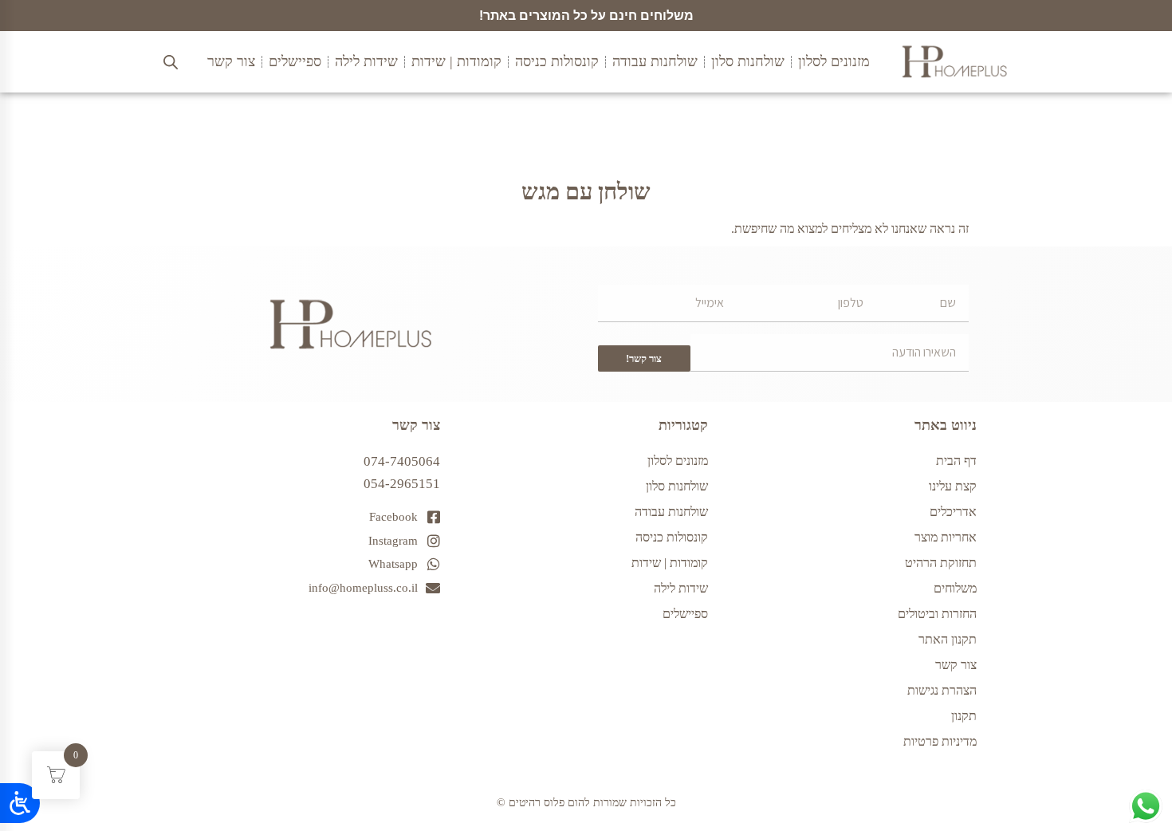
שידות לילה (681, 588)
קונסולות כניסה (671, 537)
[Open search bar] (171, 62)
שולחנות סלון (677, 486)
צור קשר (956, 664)
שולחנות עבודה (671, 511)
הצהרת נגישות (942, 690)
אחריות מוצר (945, 537)
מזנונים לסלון (677, 460)
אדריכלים (953, 511)
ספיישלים (685, 613)
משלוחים (955, 588)
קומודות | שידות (669, 562)
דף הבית (956, 460)
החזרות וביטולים (937, 613)
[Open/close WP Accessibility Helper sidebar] (20, 803)
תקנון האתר (947, 639)
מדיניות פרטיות (940, 741)
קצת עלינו (953, 486)
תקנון (964, 716)
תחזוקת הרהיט (941, 562)
